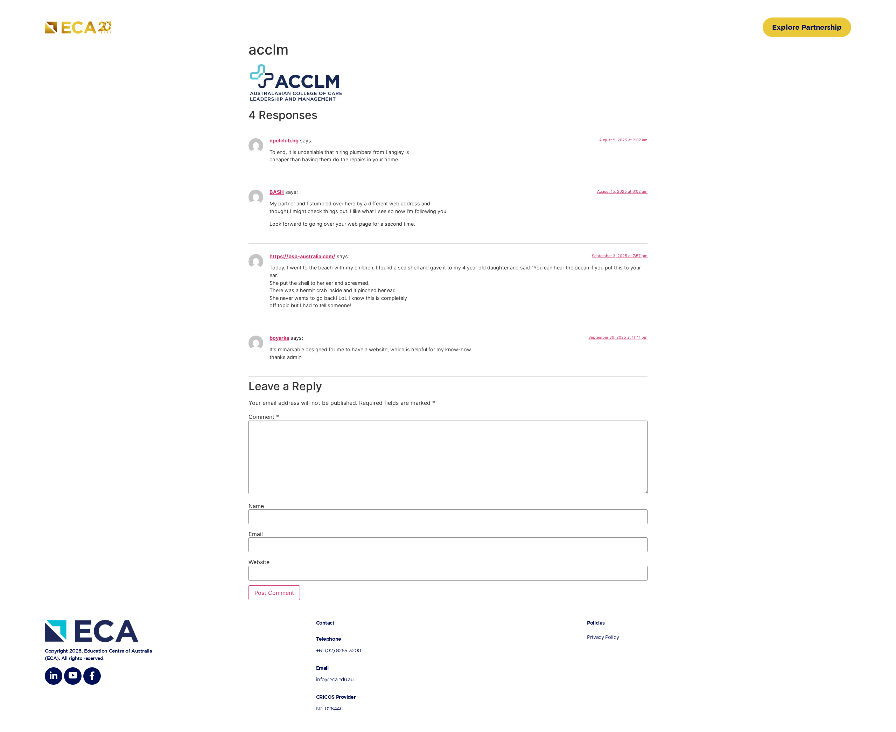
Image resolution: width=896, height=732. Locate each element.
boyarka (279, 338)
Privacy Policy (603, 637)
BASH (277, 192)
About (522, 27)
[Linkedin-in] (53, 676)
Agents (623, 27)
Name (256, 506)
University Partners (572, 27)
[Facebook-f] (92, 676)
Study (689, 27)
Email (255, 534)
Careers (658, 27)
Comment (263, 417)
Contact (722, 27)
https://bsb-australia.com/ (302, 256)
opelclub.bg (284, 140)
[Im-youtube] (73, 676)
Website (259, 562)
